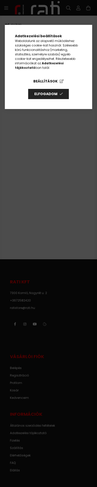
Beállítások (45, 81)
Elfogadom (45, 93)
